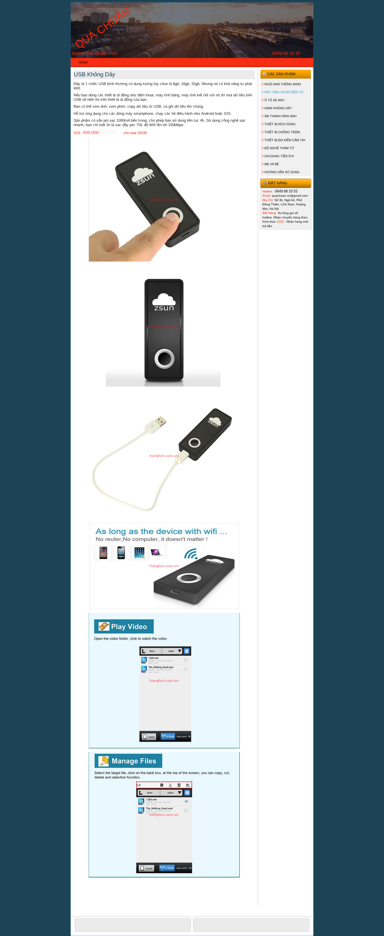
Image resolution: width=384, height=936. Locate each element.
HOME (83, 62)
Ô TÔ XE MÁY (274, 100)
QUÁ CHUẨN (103, 28)
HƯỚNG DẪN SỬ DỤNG (282, 172)
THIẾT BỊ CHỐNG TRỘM (282, 132)
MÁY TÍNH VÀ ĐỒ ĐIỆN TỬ (284, 92)
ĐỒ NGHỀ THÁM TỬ (279, 148)
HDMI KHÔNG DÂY (278, 108)
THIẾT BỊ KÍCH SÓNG (280, 124)
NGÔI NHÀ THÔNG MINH (282, 84)
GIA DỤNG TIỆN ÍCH (279, 156)
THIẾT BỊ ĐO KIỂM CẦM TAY (285, 140)
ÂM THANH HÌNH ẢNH (280, 116)
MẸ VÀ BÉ (271, 164)
